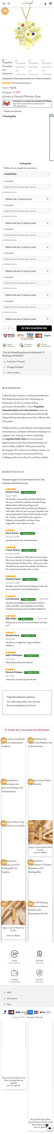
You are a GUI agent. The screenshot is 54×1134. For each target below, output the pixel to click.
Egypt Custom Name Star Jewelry (13, 929)
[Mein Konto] (45, 3)
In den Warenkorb (34, 328)
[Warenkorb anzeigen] (50, 3)
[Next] (47, 32)
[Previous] (6, 32)
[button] (4, 3)
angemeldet (21, 701)
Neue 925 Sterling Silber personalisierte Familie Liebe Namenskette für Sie (40, 1122)
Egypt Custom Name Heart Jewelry (40, 848)
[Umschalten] (4, 362)
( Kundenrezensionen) (21, 83)
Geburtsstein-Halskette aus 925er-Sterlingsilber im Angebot (13, 1080)
